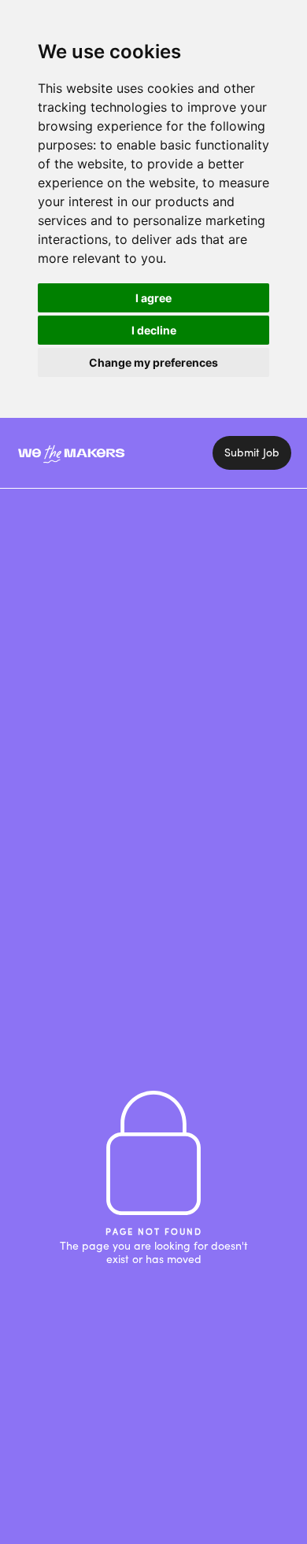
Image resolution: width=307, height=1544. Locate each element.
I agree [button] (153, 298)
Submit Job (251, 452)
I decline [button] (153, 330)
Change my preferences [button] (153, 362)
